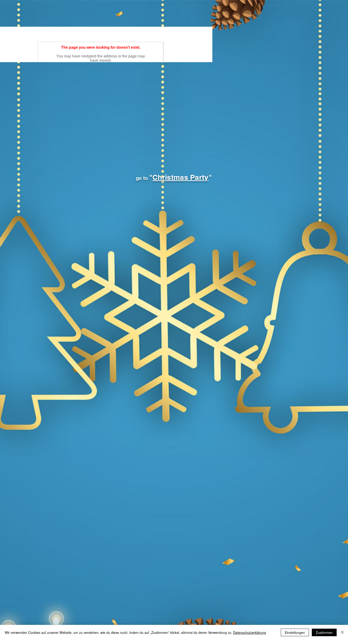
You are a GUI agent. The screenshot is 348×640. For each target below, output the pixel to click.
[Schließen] (342, 632)
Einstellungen (295, 632)
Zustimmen (324, 632)
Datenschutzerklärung (249, 632)
